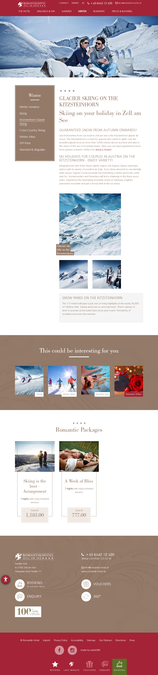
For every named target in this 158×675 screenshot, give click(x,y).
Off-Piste (25, 143)
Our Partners (105, 640)
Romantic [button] (99, 11)
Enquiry (105, 670)
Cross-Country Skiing (32, 130)
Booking (119, 670)
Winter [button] (82, 11)
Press (132, 640)
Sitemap (91, 640)
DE (83, 3)
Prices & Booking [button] (122, 11)
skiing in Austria (103, 150)
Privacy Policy (60, 640)
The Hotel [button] (24, 11)
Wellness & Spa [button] (46, 11)
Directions (121, 640)
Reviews (55, 670)
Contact (64, 3)
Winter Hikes (27, 137)
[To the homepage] (32, 4)
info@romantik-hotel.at (129, 3)
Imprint (75, 3)
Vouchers (89, 670)
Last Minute (72, 670)
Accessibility (77, 640)
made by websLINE (90, 650)
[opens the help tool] (6, 579)
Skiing (23, 113)
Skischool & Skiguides (32, 150)
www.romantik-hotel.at (93, 571)
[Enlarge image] (73, 274)
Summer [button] (66, 11)
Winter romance (29, 107)
